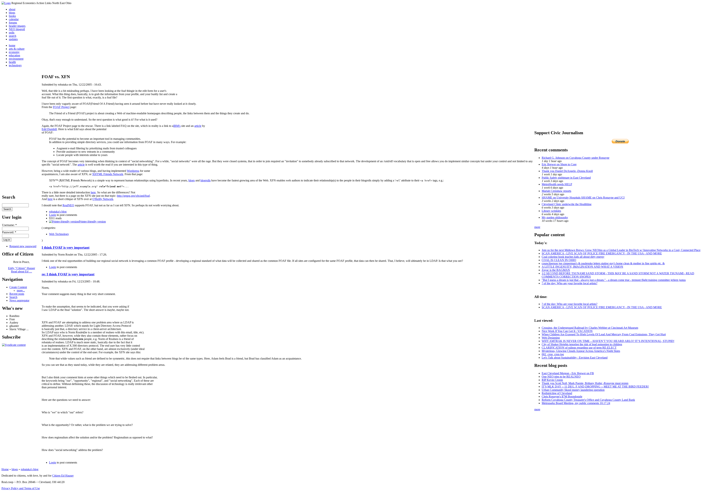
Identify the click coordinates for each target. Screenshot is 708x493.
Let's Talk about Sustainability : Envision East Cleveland (575, 357)
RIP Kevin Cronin (552, 379)
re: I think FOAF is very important (68, 274)
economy (14, 52)
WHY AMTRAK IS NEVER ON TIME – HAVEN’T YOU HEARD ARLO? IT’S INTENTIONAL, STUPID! (608, 341)
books (12, 16)
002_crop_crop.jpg (553, 354)
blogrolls (205, 180)
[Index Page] (6, 3)
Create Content (18, 287)
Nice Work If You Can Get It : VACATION (567, 331)
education (14, 55)
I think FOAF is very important (65, 247)
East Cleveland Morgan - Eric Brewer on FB (568, 373)
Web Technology (59, 234)
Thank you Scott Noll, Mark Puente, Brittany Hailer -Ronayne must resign (585, 383)
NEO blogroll (17, 29)
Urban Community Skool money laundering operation (573, 389)
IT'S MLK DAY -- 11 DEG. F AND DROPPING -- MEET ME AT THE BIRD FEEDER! (595, 386)
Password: (9, 232)
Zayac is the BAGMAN (556, 270)
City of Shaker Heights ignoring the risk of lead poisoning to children (582, 344)
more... (21, 290)
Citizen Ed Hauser (63, 475)
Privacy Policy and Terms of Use (20, 488)
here (93, 192)
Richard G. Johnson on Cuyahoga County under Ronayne (575, 157)
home (12, 45)
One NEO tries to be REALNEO (561, 376)
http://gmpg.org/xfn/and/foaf (133, 195)
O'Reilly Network (102, 199)
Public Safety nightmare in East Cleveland (566, 177)
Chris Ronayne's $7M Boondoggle (562, 396)
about (12, 9)
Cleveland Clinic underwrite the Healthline (566, 204)
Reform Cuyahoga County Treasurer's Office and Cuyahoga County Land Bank (588, 399)
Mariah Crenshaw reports (556, 190)
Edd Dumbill (49, 129)
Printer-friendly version (92, 221)
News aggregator (19, 300)
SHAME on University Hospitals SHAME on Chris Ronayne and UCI (583, 197)
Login (52, 214)
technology (15, 65)
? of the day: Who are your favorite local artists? (569, 283)
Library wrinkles (551, 210)
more (537, 227)
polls (11, 32)
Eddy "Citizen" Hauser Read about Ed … (21, 270)
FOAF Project (61, 107)
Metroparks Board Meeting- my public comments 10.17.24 (576, 403)
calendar (14, 19)
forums (13, 22)
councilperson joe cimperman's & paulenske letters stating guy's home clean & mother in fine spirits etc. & (603, 263)
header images (17, 25)
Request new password (22, 246)
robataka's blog (58, 211)
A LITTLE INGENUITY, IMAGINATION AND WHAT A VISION (582, 266)
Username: (9, 225)
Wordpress (133, 170)
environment (16, 58)
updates (13, 39)
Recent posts (16, 293)
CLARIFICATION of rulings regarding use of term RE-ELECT (579, 347)
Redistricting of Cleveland (557, 393)
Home (5, 469)
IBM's (177, 125)
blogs (12, 12)
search (12, 35)
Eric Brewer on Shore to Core (559, 164)
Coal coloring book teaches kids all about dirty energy (573, 256)
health (12, 62)
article (197, 125)
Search (13, 297)
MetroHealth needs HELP (557, 184)
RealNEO (68, 205)
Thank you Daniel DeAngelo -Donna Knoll (567, 171)
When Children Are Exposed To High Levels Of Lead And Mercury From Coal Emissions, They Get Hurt (604, 334)
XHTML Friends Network (107, 174)
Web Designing (551, 337)
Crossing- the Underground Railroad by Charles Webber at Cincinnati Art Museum (590, 327)
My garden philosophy (555, 217)
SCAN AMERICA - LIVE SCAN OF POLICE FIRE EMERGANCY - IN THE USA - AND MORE (602, 253)
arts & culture (17, 48)
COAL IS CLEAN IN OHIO (559, 260)
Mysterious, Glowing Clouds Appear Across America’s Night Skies (581, 351)
